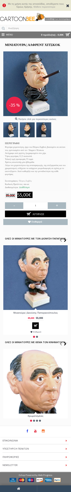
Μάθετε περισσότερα (44, 6)
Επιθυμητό (37, 222)
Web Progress (45, 475)
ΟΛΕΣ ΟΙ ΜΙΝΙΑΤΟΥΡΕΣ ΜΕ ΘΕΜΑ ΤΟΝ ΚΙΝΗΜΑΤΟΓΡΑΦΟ (37, 342)
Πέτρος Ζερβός (25, 181)
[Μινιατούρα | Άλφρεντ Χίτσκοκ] (35, 83)
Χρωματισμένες (35, 416)
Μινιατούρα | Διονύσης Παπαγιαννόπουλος (35, 312)
